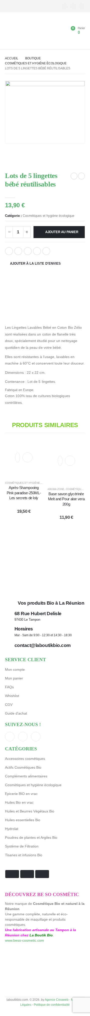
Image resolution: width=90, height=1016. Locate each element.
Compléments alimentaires (26, 776)
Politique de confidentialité (52, 1004)
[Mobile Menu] (8, 31)
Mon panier (14, 678)
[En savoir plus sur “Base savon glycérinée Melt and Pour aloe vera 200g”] (70, 461)
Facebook (9, 251)
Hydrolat (11, 829)
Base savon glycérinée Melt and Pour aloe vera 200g (66, 499)
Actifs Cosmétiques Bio (23, 767)
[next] (81, 176)
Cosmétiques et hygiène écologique (48, 216)
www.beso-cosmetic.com (24, 940)
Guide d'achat (16, 713)
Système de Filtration (21, 846)
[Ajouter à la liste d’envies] (18, 457)
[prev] (74, 176)
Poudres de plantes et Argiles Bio (31, 837)
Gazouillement (18, 251)
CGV (8, 705)
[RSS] (73, 6)
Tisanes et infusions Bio (23, 855)
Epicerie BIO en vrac (21, 794)
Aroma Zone (56, 489)
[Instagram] (81, 6)
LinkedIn (28, 251)
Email (46, 251)
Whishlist (12, 696)
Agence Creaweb (56, 999)
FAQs (9, 687)
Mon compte (15, 669)
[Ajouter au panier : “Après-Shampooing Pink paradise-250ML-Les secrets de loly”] (27, 457)
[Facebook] (65, 6)
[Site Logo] (23, 32)
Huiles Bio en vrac (19, 802)
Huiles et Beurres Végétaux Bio (29, 811)
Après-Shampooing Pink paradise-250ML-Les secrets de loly (24, 492)
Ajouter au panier (61, 232)
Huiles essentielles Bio (22, 820)
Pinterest (37, 251)
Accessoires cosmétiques (25, 759)
